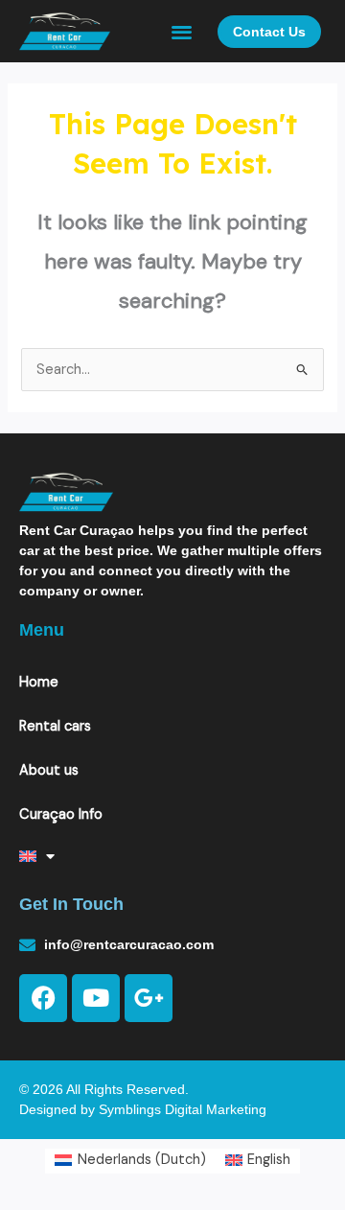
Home (38, 682)
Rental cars (55, 726)
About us (49, 770)
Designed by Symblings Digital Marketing (142, 1109)
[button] (182, 31)
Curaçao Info (61, 814)
